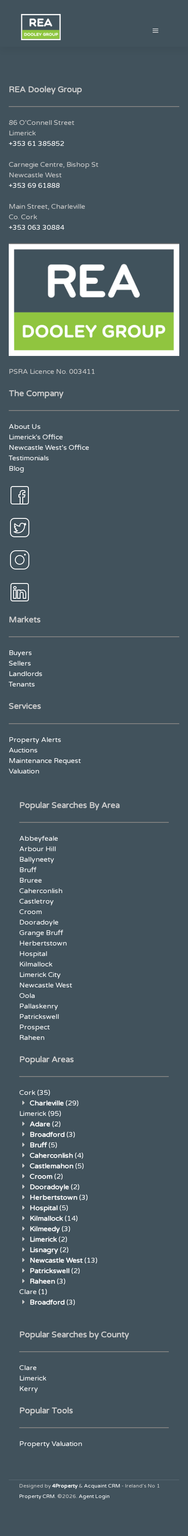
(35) (34, 1092)
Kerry (28, 1388)
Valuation (24, 771)
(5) (43, 1145)
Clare (28, 1367)
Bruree (30, 880)
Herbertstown (43, 943)
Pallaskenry (38, 1006)
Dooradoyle (39, 922)
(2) (45, 1124)
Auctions (23, 750)
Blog (16, 468)
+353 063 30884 (36, 227)
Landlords (25, 674)
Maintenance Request (45, 760)
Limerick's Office (36, 437)
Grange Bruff (41, 933)
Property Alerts (35, 739)
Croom (30, 912)
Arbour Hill (37, 849)
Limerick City (40, 974)
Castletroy (36, 901)
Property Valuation (50, 1443)
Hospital (33, 953)
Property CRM (37, 1496)
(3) (52, 1134)
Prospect (34, 1027)
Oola (27, 995)
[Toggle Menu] (155, 31)
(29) (54, 1103)
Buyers (20, 653)
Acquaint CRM (102, 1486)
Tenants (22, 684)
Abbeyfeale (38, 838)
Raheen (32, 1037)
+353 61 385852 (36, 143)
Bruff (27, 870)
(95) (40, 1113)
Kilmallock (35, 964)
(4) (57, 1155)
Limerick (32, 1378)
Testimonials (29, 458)
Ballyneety (36, 859)
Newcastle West (45, 985)
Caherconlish (41, 891)
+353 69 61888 (34, 185)
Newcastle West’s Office (49, 447)
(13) (63, 1260)
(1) (33, 1291)
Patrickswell (39, 1016)
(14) (54, 1218)
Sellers (20, 663)
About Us (25, 426)
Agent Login (94, 1496)
